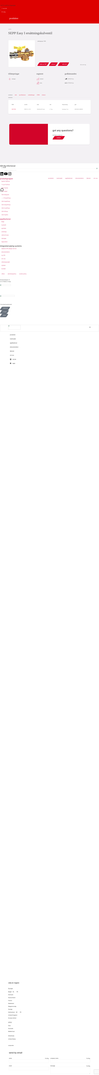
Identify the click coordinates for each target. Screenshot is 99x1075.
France (10, 1000)
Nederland (11, 1003)
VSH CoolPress (5, 208)
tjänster (89, 178)
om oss (96, 178)
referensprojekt (5, 262)
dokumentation (79, 178)
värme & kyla (5, 235)
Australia (10, 1028)
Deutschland (11, 997)
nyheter (3, 265)
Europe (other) (12, 1018)
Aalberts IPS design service (8, 248)
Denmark (10, 994)
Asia (9, 1025)
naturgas (3, 238)
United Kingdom (12, 1015)
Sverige (10, 1009)
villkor (3, 274)
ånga (2, 221)
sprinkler (3, 228)
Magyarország (12, 1006)
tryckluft (3, 225)
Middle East (11, 1031)
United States (12, 1039)
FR (17, 991)
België (10, 991)
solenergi (3, 231)
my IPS (3, 255)
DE (16, 1012)
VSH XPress (4, 211)
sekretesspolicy (12, 274)
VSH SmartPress (6, 204)
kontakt (3, 268)
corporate (11, 1045)
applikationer (68, 178)
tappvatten (4, 241)
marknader (59, 178)
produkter (51, 178)
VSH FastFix (4, 214)
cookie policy (23, 274)
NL (13, 991)
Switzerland (11, 1012)
